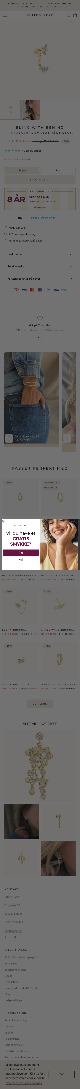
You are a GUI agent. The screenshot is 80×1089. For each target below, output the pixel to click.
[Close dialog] (3, 521)
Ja (21, 552)
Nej (21, 559)
